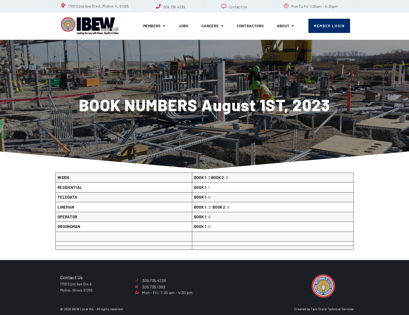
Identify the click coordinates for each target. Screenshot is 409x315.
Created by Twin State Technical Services (324, 309)
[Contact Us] (224, 6)
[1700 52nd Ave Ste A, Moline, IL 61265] (63, 5)
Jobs (183, 25)
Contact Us (238, 7)
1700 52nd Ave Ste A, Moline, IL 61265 (98, 6)
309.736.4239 (174, 7)
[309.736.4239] (158, 6)
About (283, 25)
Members (151, 25)
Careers (209, 25)
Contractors (250, 25)
